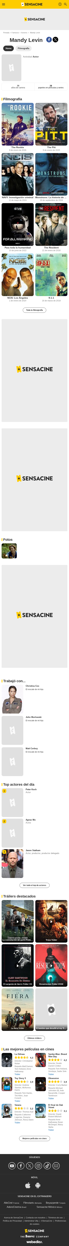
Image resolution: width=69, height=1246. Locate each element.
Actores (24, 33)
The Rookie (17, 147)
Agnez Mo (31, 820)
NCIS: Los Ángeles (17, 298)
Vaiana (18, 1105)
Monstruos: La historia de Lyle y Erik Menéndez (51, 197)
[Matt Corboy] (12, 761)
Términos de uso (55, 1218)
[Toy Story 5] (7, 1084)
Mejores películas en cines (34, 1138)
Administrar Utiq (31, 1221)
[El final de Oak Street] (40, 1111)
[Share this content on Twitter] (55, 39)
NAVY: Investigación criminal (17, 197)
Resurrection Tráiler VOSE (51, 984)
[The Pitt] (51, 124)
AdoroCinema (14, 1207)
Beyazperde (52, 1202)
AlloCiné (8, 1202)
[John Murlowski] (12, 730)
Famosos (15, 33)
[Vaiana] (7, 1111)
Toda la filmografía (34, 310)
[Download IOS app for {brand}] (29, 1185)
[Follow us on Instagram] (39, 1165)
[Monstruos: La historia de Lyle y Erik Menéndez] (51, 174)
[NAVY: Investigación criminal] (18, 174)
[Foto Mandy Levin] (9, 551)
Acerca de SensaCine (13, 1218)
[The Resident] (51, 224)
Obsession (53, 1078)
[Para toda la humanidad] (18, 224)
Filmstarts (28, 1202)
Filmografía (12, 99)
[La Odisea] (7, 1060)
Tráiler (17, 1074)
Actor (36, 56)
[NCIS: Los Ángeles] (18, 274)
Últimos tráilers (34, 1038)
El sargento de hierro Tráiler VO (17, 984)
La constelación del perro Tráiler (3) (18, 940)
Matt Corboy (32, 748)
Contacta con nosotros (35, 1218)
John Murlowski (34, 717)
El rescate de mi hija (34, 689)
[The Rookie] (18, 124)
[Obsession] (40, 1084)
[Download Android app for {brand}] (39, 1185)
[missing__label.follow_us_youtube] (12, 1165)
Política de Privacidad (12, 1221)
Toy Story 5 (20, 1078)
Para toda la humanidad (18, 247)
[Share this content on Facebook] (49, 39)
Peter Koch (31, 789)
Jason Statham (33, 850)
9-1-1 (51, 298)
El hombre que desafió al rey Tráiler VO (51, 1028)
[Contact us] (56, 1165)
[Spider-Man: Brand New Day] (40, 1060)
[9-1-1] (51, 274)
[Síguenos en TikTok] (48, 1165)
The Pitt (51, 147)
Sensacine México (46, 1207)
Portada (6, 33)
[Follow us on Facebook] (21, 1165)
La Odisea (20, 1054)
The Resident (51, 247)
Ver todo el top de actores (34, 885)
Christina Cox (32, 686)
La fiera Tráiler (17, 1028)
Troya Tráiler (51, 940)
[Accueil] (31, 4)
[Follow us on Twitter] (30, 1165)
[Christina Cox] (12, 699)
